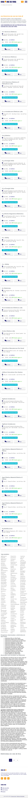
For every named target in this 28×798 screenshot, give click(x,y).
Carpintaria (3, 595)
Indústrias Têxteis (13, 609)
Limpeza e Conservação (14, 623)
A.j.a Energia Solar (8, 160)
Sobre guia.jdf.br (5, 788)
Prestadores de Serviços (23, 581)
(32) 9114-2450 (6, 295)
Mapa (20, 49)
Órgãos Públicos (22, 574)
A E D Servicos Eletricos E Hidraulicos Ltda (10, 82)
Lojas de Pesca (22, 558)
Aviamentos (3, 586)
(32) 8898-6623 (6, 535)
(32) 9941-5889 (6, 379)
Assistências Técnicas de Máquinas (4, 577)
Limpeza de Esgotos (13, 620)
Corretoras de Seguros (3, 626)
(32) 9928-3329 (6, 143)
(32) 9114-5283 (6, 407)
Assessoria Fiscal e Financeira (3, 573)
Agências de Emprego (4, 557)
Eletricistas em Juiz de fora (11, 754)
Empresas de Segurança (14, 563)
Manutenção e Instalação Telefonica (23, 563)
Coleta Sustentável (3, 604)
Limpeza (13, 618)
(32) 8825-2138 (6, 220)
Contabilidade (4, 613)
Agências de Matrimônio (4, 559)
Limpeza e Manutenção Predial (13, 626)
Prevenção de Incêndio (23, 584)
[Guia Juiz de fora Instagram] (8, 778)
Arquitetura (3, 565)
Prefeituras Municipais (22, 578)
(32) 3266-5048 (6, 457)
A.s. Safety (5, 237)
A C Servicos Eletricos (9, 31)
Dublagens (13, 559)
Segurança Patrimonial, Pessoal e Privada (23, 609)
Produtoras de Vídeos (22, 589)
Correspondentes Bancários (5, 623)
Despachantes (4, 632)
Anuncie (3, 791)
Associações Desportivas (4, 583)
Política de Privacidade (20, 796)
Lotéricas (22, 560)
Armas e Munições (3, 563)
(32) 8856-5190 (6, 168)
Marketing (22, 565)
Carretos (3, 596)
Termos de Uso (13, 796)
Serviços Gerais (22, 615)
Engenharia (13, 569)
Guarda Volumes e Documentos (13, 601)
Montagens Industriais (22, 571)
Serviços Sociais (22, 617)
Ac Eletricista (6, 288)
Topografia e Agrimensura (23, 631)
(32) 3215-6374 (6, 118)
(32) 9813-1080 (6, 40)
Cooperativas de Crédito (4, 618)
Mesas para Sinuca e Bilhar (23, 568)
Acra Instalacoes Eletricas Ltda (12, 307)
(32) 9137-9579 (6, 244)
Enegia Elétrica (12, 567)
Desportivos (13, 556)
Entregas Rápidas (13, 571)
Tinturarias (22, 629)
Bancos (2, 588)
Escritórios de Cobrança (14, 577)
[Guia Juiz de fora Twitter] (5, 778)
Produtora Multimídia (22, 586)
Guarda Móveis (12, 597)
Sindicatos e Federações (23, 623)
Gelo (12, 592)
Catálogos (3, 600)
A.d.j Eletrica (6, 135)
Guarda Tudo (14, 599)
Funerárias (13, 590)
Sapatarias (22, 606)
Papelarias (22, 576)
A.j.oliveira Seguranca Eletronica (13, 213)
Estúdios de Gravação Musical (13, 581)
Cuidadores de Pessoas (3, 628)
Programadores (23, 593)
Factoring (13, 583)
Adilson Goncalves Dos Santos (12, 372)
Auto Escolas (4, 585)
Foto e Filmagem (13, 588)
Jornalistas (13, 615)
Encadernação (14, 564)
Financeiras (13, 585)
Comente (8, 49)
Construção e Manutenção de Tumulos (4, 610)
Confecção (3, 606)
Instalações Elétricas (13, 612)
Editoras (12, 560)
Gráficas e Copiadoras (13, 594)
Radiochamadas (24, 599)
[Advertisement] (14, 10)
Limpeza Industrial (13, 629)
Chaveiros (3, 602)
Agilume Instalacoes (9, 399)
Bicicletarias (3, 589)
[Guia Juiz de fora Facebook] (2, 778)
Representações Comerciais (24, 602)
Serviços (22, 612)
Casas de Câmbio (3, 599)
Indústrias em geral (13, 606)
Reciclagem (23, 600)
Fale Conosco (5, 789)
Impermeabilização (15, 604)
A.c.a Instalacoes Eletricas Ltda (12, 111)
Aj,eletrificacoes (7, 528)
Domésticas (13, 557)
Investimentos (14, 613)
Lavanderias (13, 616)
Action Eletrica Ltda (8, 331)
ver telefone (12, 39)
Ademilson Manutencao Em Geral (13, 348)
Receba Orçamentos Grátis (11, 45)
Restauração (23, 604)
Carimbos (3, 593)
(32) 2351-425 (6, 315)
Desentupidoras (4, 630)
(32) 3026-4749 (6, 92)
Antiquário (3, 561)
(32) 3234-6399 (6, 355)
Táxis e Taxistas (22, 625)
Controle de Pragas (3, 615)
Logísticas (22, 556)
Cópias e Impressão (3, 620)
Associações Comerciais (4, 580)
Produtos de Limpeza (23, 592)
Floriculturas (13, 586)
